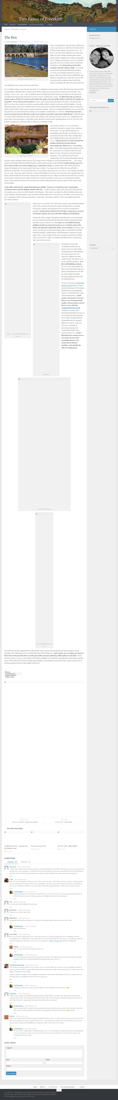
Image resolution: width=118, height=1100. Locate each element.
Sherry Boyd (13, 866)
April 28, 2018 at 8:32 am (31, 1006)
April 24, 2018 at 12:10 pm (26, 946)
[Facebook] (107, 29)
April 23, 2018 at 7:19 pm (32, 965)
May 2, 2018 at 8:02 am (20, 879)
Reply (11, 876)
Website (8, 1066)
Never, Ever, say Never (38, 846)
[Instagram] (110, 29)
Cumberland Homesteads (70, 308)
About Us (12, 24)
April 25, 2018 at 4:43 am (25, 918)
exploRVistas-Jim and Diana (17, 965)
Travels (23, 29)
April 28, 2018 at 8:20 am (31, 954)
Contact (50, 24)
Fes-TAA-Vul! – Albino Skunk (67, 846)
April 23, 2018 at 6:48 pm (24, 993)
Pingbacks (25, 862)
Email (48, 1059)
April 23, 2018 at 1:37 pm (22, 1016)
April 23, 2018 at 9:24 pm (24, 934)
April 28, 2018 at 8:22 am (31, 985)
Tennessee (15, 29)
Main (5, 24)
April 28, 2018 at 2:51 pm (24, 910)
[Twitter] (113, 29)
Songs (6, 29)
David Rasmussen (11, 42)
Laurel (11, 879)
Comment (9, 1048)
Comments (12, 862)
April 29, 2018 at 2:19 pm (20, 902)
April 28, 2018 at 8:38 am (31, 1028)
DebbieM (16, 946)
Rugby (41, 192)
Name (8, 1059)
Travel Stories (22, 24)
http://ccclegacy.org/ (56, 941)
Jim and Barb (13, 993)
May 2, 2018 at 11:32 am (30, 891)
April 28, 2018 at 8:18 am (31, 926)
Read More (92, 92)
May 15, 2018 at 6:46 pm (24, 866)
